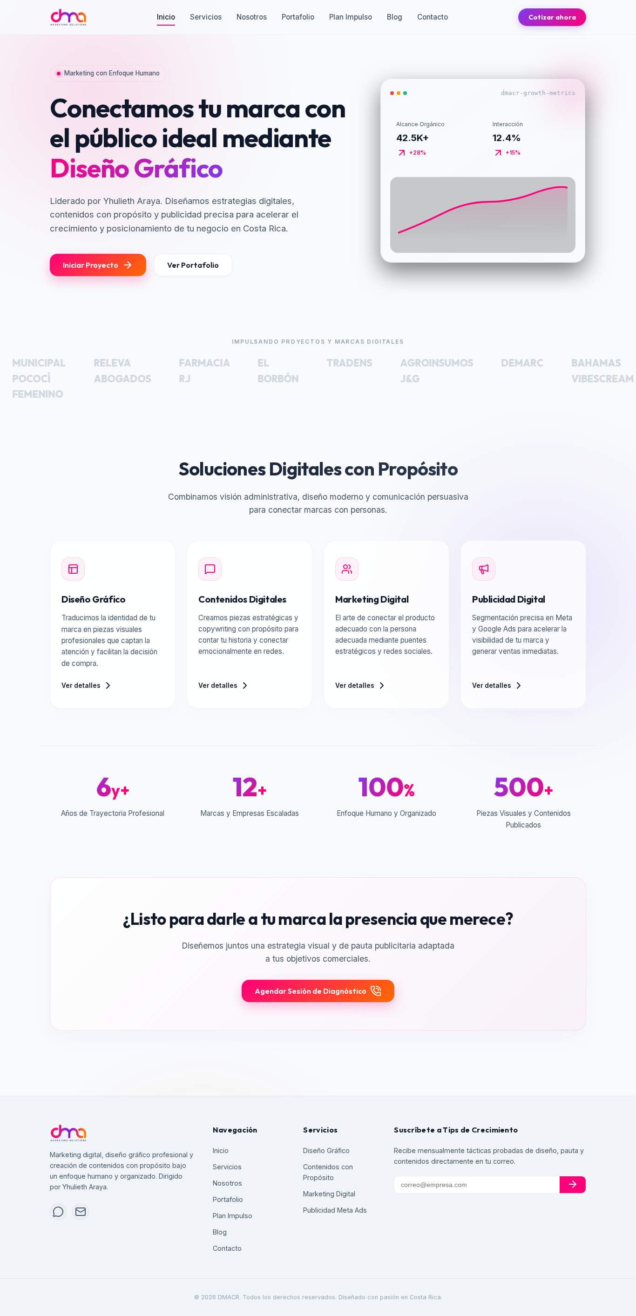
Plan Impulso (350, 17)
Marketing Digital (329, 1194)
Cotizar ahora (552, 17)
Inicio (166, 17)
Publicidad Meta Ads (335, 1210)
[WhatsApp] (58, 1211)
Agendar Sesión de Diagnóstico (310, 964)
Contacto (432, 17)
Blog (394, 17)
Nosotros (252, 17)
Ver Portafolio (193, 236)
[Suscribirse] (573, 1184)
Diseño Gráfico (326, 1150)
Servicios (206, 17)
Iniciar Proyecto (90, 236)
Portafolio (298, 17)
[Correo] (80, 1211)
